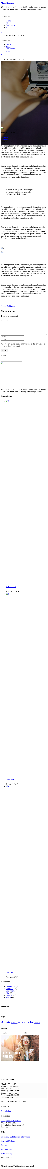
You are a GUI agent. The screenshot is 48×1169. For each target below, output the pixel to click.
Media (8, 997)
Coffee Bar (9, 972)
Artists (3, 306)
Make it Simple (11, 587)
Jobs (30, 1022)
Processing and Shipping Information (15, 1137)
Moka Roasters (7, 3)
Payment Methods (8, 1141)
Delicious (4, 139)
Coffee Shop (10, 779)
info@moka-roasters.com (11, 1121)
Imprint (4, 1145)
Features (22, 1022)
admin (5, 137)
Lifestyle (9, 995)
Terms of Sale (6, 1149)
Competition (11, 986)
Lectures (37, 1023)
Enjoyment (10, 991)
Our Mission (6, 1111)
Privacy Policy (6, 1153)
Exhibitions (11, 306)
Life (7, 993)
